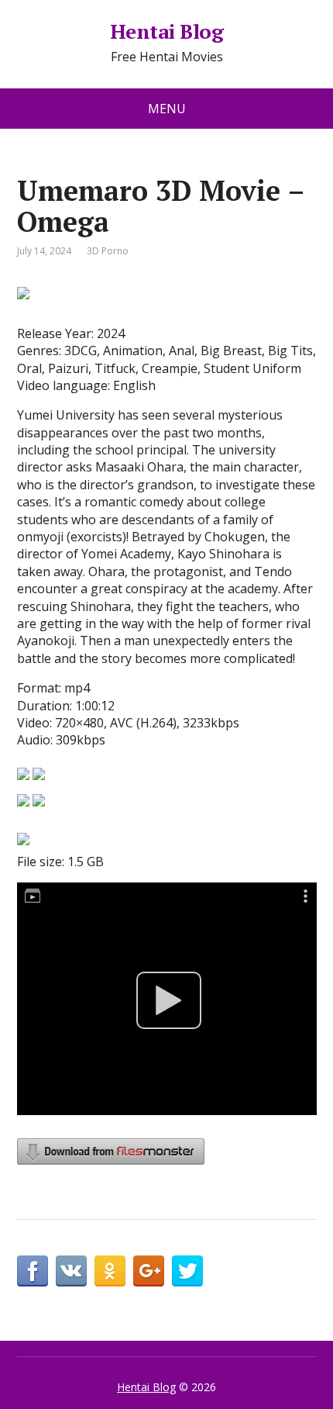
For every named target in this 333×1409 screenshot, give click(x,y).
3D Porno (108, 250)
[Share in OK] (109, 1270)
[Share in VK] (71, 1270)
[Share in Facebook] (32, 1270)
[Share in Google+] (148, 1270)
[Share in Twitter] (187, 1270)
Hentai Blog (166, 31)
